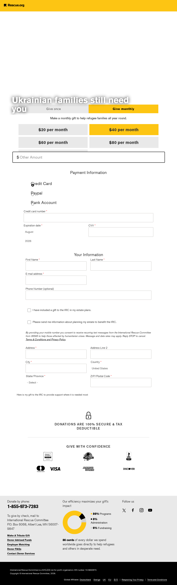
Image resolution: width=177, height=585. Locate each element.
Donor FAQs (14, 548)
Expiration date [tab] (33, 225)
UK (104, 579)
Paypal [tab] (36, 193)
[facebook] (133, 510)
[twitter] (124, 511)
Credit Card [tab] (41, 184)
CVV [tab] (92, 225)
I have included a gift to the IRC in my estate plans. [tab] (62, 310)
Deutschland (85, 579)
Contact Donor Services (21, 553)
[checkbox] (29, 310)
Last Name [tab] (97, 259)
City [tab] (29, 362)
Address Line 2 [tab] (98, 347)
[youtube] (150, 510)
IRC (19, 5)
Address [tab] (31, 347)
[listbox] (54, 231)
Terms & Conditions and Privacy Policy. (46, 339)
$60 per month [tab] (53, 142)
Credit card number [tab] (35, 211)
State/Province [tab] (35, 376)
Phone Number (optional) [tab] (40, 288)
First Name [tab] (33, 259)
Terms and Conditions (157, 579)
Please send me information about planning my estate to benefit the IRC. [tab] (75, 322)
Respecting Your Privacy (132, 579)
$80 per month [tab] (124, 142)
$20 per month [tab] (53, 129)
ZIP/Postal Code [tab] (101, 376)
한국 (116, 579)
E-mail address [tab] (35, 273)
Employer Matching (18, 544)
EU (109, 579)
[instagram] (141, 510)
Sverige (97, 579)
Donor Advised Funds (19, 540)
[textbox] (89, 157)
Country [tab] (96, 362)
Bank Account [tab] (44, 203)
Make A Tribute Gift (18, 535)
